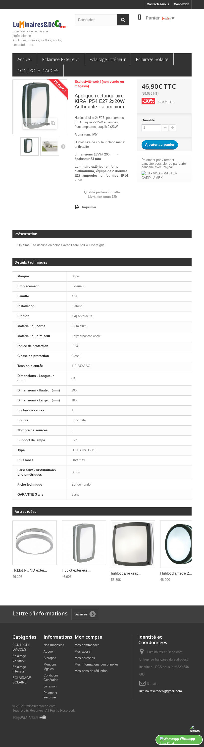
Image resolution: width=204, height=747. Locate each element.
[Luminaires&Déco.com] (39, 24)
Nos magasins (54, 645)
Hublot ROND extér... (29, 570)
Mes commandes (87, 645)
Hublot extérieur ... (76, 570)
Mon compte (88, 637)
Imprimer (89, 207)
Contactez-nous (158, 4)
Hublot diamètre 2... (176, 573)
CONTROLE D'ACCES (37, 71)
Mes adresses (85, 658)
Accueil (24, 59)
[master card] (43, 717)
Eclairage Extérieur (60, 59)
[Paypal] (20, 717)
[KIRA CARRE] (133, 544)
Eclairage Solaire (152, 59)
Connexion (181, 4)
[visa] (33, 717)
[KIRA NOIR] (84, 543)
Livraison (50, 686)
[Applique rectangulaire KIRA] (29, 146)
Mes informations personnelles (97, 664)
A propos (50, 658)
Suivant (63, 146)
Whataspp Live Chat (177, 741)
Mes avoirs (83, 651)
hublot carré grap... (126, 573)
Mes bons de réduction (91, 671)
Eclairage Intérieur (107, 59)
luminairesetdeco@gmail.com (160, 691)
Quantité (148, 120)
